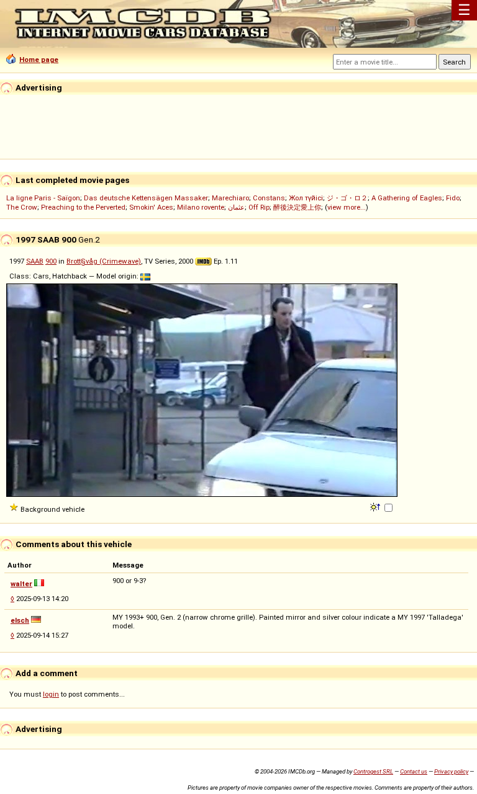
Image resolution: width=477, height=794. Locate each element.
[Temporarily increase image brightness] (376, 506)
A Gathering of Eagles (406, 198)
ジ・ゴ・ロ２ (347, 198)
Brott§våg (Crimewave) (103, 261)
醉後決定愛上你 (297, 207)
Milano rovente (200, 207)
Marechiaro (230, 198)
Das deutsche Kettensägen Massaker (146, 198)
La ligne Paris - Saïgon (43, 198)
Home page (38, 59)
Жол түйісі (306, 198)
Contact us (413, 771)
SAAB (34, 261)
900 (51, 261)
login (51, 694)
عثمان (236, 207)
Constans (269, 198)
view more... (346, 207)
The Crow (21, 207)
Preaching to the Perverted (83, 207)
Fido (453, 198)
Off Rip (259, 207)
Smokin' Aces (151, 207)
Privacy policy (451, 771)
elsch (20, 620)
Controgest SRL (373, 771)
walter (21, 583)
